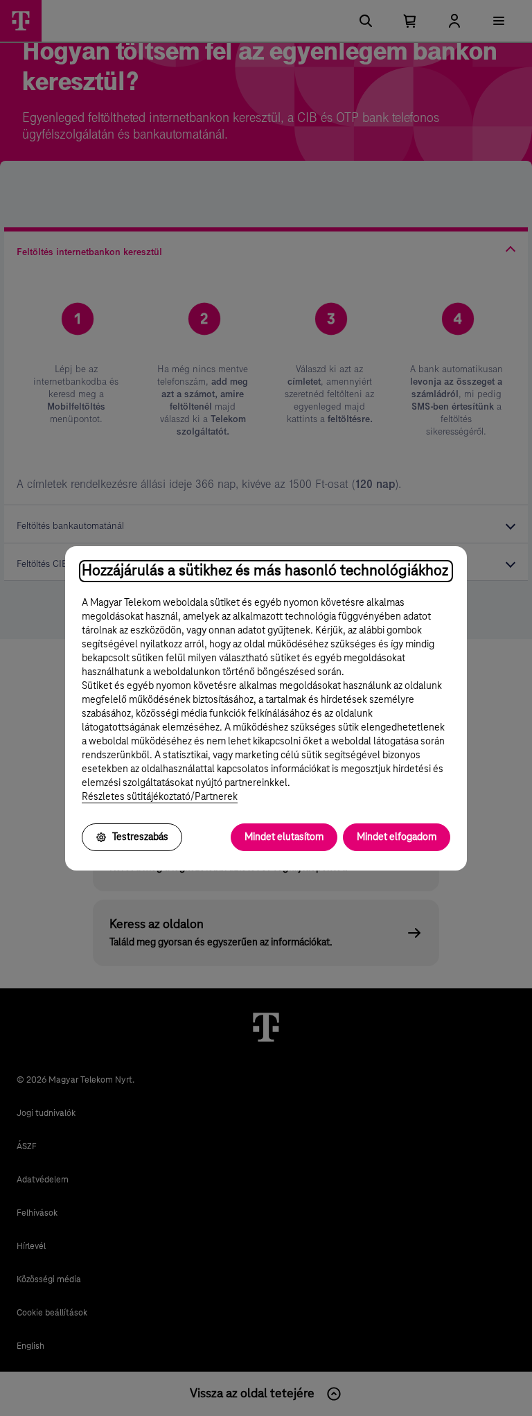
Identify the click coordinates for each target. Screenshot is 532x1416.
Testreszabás (140, 837)
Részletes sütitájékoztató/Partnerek (160, 797)
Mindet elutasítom (284, 837)
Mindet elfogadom (396, 837)
